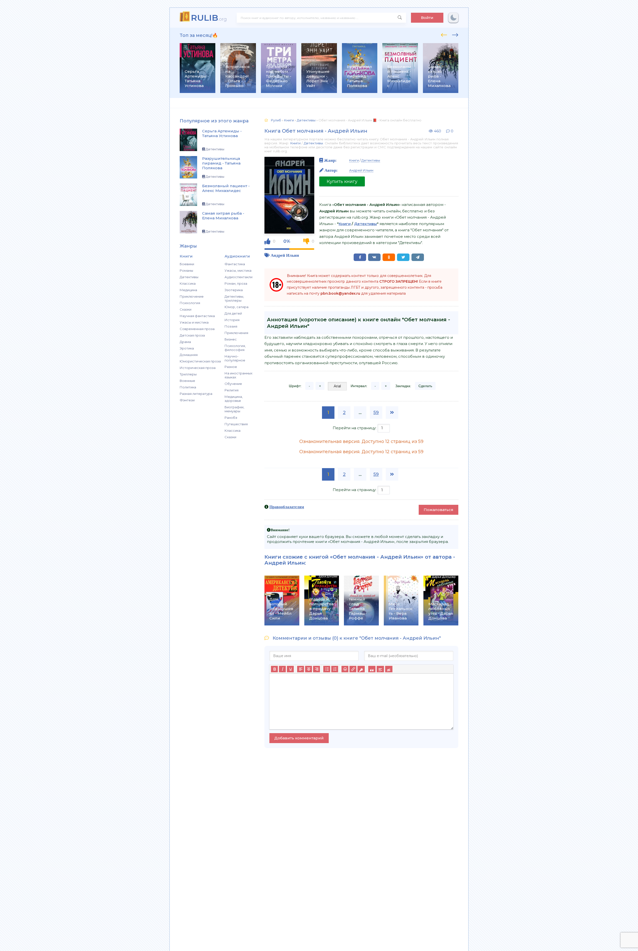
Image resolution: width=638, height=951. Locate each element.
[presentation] (444, 34)
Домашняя (189, 355)
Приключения (236, 333)
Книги (295, 143)
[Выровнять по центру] (308, 669)
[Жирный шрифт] (274, 669)
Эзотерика (234, 290)
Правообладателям (286, 507)
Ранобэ (231, 418)
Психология (190, 303)
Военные (187, 381)
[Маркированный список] (326, 669)
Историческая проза (198, 368)
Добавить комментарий (299, 738)
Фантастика (235, 264)
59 (376, 412)
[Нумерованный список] (334, 669)
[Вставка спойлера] (380, 669)
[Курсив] (282, 669)
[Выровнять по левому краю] (300, 669)
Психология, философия (235, 348)
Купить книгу (342, 181)
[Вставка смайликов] (344, 669)
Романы (186, 270)
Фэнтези (187, 400)
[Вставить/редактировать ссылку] (352, 669)
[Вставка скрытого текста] (388, 669)
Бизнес (231, 339)
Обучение (233, 384)
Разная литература (196, 394)
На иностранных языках (238, 375)
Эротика (187, 348)
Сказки (185, 309)
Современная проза (197, 329)
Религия (232, 390)
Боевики (187, 264)
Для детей (233, 313)
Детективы (189, 277)
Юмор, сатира (236, 307)
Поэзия (231, 326)
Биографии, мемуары (234, 409)
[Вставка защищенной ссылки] (361, 669)
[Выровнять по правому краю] (316, 669)
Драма (185, 342)
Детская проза (192, 335)
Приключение (192, 296)
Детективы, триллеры (234, 298)
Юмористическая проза (200, 361)
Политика (188, 387)
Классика (188, 283)
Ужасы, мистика (238, 270)
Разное (231, 367)
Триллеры (188, 374)
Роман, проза (236, 283)
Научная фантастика (197, 316)
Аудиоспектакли (238, 277)
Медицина (188, 290)
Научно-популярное (235, 358)
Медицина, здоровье (234, 399)
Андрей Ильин (285, 255)
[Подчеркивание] (290, 669)
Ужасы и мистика (194, 322)
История (232, 320)
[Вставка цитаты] (371, 669)
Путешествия (236, 424)
